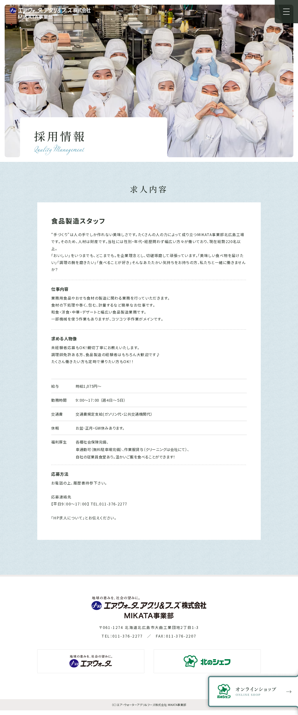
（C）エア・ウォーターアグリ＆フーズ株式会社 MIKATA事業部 (149, 705)
